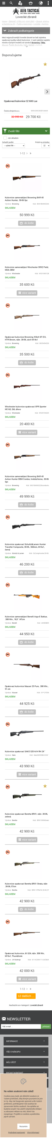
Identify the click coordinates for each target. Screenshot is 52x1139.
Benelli (14, 623)
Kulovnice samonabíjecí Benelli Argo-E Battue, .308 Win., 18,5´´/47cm (26, 618)
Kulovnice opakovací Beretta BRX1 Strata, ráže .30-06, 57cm (26, 885)
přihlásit (46, 1026)
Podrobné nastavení (16, 1132)
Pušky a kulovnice (24, 24)
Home (4, 21)
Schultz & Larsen (18, 553)
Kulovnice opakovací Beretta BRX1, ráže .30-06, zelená (26, 815)
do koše (29, 222)
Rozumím (23, 1126)
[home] (26, 14)
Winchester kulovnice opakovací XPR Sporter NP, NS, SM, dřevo (25, 408)
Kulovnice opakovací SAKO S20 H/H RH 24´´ (25, 751)
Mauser (14, 693)
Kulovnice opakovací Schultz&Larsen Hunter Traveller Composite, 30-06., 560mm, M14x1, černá (25, 547)
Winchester (16, 274)
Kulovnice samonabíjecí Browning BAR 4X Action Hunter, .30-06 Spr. (24, 199)
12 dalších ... (26, 996)
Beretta (14, 820)
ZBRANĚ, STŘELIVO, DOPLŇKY (21, 21)
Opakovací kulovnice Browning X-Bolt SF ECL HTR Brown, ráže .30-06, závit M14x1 (25, 338)
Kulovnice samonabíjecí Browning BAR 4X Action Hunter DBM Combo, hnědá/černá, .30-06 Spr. (27, 479)
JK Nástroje (16, 960)
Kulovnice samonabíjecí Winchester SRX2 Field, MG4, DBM (27, 268)
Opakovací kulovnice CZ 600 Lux (20, 101)
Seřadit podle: (8, 142)
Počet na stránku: (42, 142)
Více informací (33, 1132)
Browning (15, 204)
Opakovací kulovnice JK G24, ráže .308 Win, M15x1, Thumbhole (24, 954)
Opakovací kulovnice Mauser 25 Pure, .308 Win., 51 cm (26, 687)
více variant (29, 293)
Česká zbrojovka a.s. (12, 111)
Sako (14, 755)
